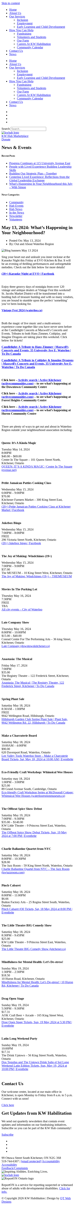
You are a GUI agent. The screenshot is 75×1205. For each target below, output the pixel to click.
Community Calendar (30, 47)
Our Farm (23, 40)
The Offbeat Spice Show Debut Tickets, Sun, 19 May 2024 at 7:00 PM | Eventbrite (34, 834)
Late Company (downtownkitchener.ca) (26, 646)
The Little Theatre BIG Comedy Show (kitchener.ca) (34, 949)
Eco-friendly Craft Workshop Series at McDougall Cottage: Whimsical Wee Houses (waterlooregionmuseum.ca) (37, 794)
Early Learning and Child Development (41, 26)
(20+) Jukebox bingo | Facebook (21, 543)
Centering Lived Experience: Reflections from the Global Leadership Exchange (39, 178)
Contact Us (16, 50)
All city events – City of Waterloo (22, 609)
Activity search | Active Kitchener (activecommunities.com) (31, 381)
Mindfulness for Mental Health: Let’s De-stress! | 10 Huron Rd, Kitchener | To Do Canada (37, 984)
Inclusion (22, 20)
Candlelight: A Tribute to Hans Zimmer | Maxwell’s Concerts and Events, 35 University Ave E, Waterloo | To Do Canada (36, 350)
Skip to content (11, 3)
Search (6, 128)
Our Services (17, 16)
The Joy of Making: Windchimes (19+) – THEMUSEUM (37, 576)
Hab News (15, 209)
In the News (16, 212)
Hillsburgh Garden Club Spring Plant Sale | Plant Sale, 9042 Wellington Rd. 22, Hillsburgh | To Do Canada (35, 721)
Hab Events (16, 205)
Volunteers (15, 219)
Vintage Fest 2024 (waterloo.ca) (22, 310)
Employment (24, 23)
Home (13, 9)
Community (16, 202)
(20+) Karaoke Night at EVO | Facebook (28, 273)
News (12, 54)
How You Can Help (21, 30)
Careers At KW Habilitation (34, 44)
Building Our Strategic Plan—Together (33, 173)
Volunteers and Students (31, 37)
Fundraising (24, 33)
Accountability (51, 1161)
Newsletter (15, 216)
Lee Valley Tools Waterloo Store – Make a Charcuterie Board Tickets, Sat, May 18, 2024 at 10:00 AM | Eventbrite (37, 757)
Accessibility (9, 1164)
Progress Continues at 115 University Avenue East (39, 163)
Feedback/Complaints (15, 1168)
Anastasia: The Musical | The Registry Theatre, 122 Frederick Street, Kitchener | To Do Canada (33, 684)
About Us (15, 13)
